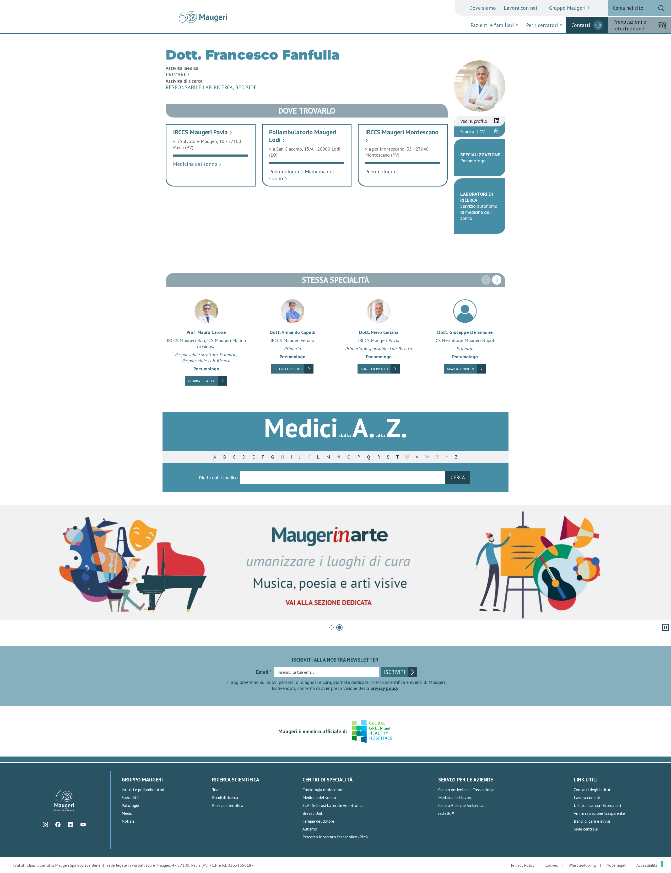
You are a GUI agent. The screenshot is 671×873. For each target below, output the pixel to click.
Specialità (130, 797)
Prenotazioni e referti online (629, 25)
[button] (496, 280)
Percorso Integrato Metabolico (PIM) (335, 836)
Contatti (580, 25)
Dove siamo (482, 7)
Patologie (130, 805)
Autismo (309, 829)
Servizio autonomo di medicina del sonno (478, 212)
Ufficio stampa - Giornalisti (597, 805)
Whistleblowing (582, 865)
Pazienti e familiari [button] (492, 25)
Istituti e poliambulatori (143, 789)
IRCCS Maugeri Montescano (402, 135)
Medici (127, 813)
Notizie (128, 821)
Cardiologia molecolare (322, 789)
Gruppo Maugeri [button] (567, 7)
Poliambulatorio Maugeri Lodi (302, 136)
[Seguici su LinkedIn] (70, 824)
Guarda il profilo (201, 381)
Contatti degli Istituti (593, 789)
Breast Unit (312, 813)
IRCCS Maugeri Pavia (202, 132)
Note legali (616, 865)
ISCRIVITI (394, 672)
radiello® (446, 813)
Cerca (458, 477)
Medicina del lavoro (455, 797)
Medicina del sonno (197, 164)
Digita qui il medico (218, 478)
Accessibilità (647, 865)
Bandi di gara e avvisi (592, 821)
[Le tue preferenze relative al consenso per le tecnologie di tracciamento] (662, 864)
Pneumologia (286, 171)
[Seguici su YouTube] (83, 824)
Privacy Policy (522, 865)
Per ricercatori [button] (542, 25)
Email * (264, 672)
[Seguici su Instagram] (45, 824)
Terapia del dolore (318, 821)
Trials (216, 789)
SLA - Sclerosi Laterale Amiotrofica (333, 805)
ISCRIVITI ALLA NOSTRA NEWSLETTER (335, 660)
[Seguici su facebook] (58, 824)
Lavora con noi (520, 7)
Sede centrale (586, 829)
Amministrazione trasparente (599, 813)
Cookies (551, 865)
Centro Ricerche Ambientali (461, 805)
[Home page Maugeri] (203, 16)
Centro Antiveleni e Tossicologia (466, 789)
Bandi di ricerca (225, 797)
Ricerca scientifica (227, 805)
